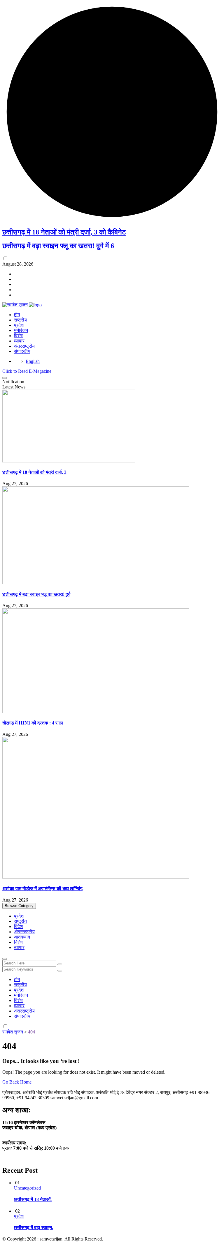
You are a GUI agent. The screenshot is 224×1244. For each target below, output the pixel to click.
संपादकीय (22, 351)
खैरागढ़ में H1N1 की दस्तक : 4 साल (32, 722)
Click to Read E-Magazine (26, 371)
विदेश (18, 926)
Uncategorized (27, 1187)
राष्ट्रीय (20, 319)
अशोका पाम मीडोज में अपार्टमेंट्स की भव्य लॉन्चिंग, (42, 888)
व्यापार (19, 340)
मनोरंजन (21, 330)
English (33, 361)
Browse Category (19, 906)
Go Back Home (17, 1081)
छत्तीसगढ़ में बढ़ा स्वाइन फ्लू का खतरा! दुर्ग (36, 594)
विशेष (18, 335)
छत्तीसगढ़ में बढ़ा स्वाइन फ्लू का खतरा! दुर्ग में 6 (58, 246)
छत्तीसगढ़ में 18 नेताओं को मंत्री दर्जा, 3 (34, 472)
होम (17, 314)
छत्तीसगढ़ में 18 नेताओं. (33, 1199)
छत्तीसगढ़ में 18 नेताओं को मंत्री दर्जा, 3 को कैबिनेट (64, 232)
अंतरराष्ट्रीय (24, 346)
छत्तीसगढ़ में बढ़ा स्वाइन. (33, 1227)
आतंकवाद (22, 936)
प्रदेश (19, 325)
